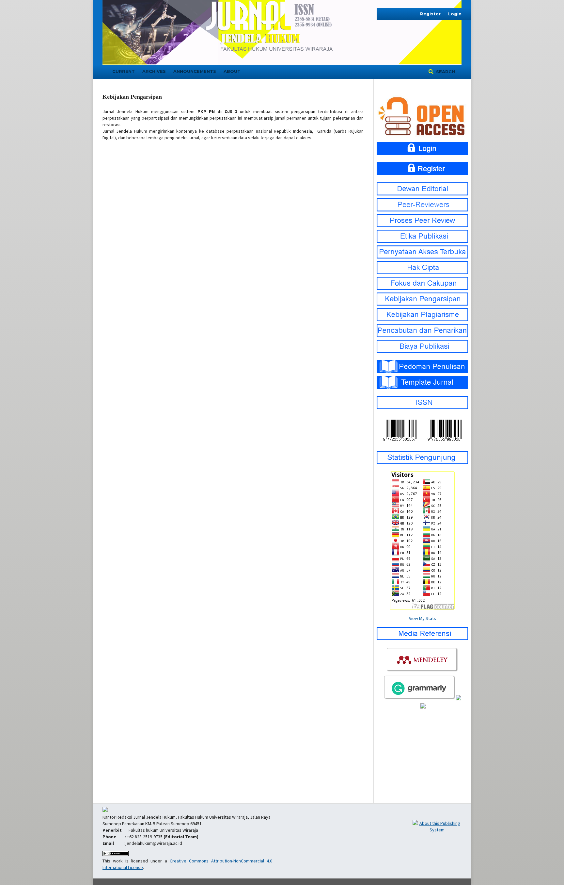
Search (445, 71)
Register (430, 13)
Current (123, 71)
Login (455, 13)
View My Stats (422, 618)
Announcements (194, 71)
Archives (154, 71)
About (232, 71)
